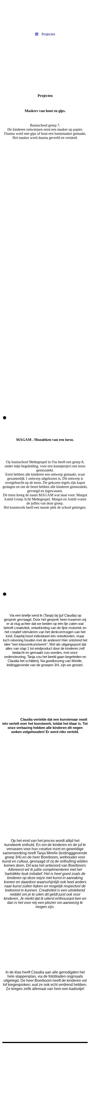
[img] (45, 15)
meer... (7, 404)
